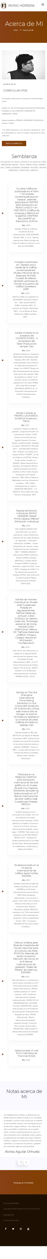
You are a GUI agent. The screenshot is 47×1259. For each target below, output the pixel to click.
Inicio (16, 30)
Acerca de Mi (28, 30)
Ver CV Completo (14, 143)
